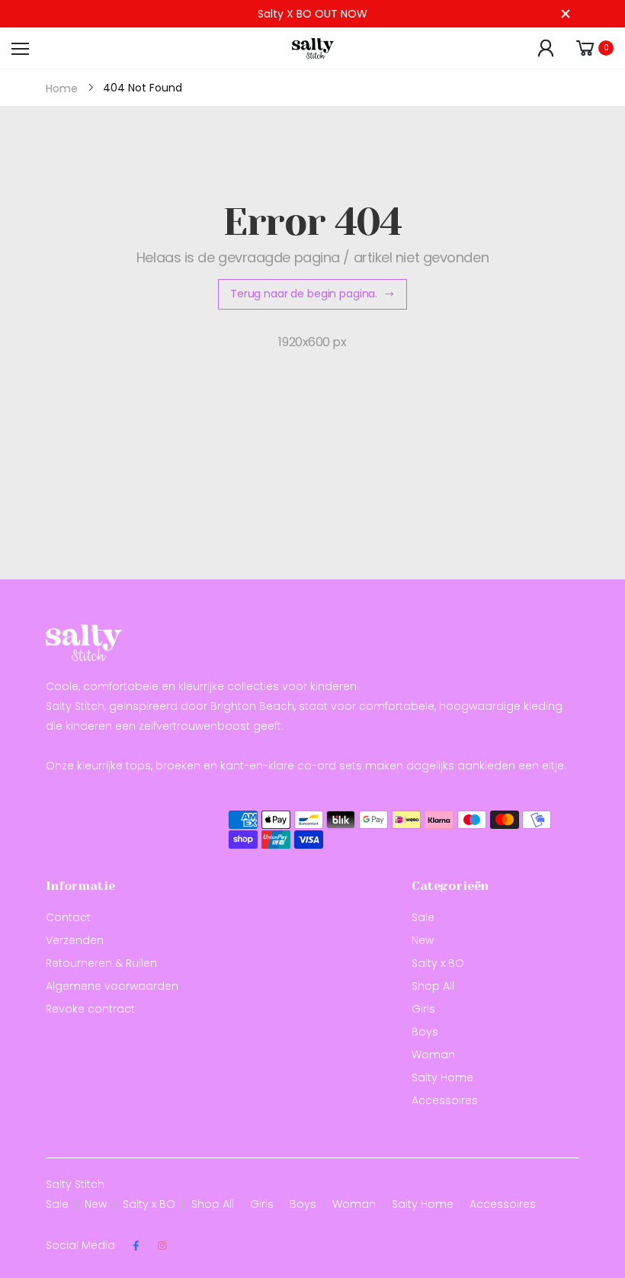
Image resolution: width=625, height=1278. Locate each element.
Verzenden (75, 940)
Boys (425, 1031)
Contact (68, 917)
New (423, 940)
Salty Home (442, 1077)
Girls (423, 1008)
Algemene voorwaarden (112, 986)
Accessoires (445, 1100)
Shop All (433, 986)
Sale (423, 917)
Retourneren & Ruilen (101, 963)
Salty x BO (438, 963)
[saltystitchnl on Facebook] (135, 1246)
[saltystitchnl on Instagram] (161, 1246)
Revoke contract (90, 1008)
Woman (433, 1054)
